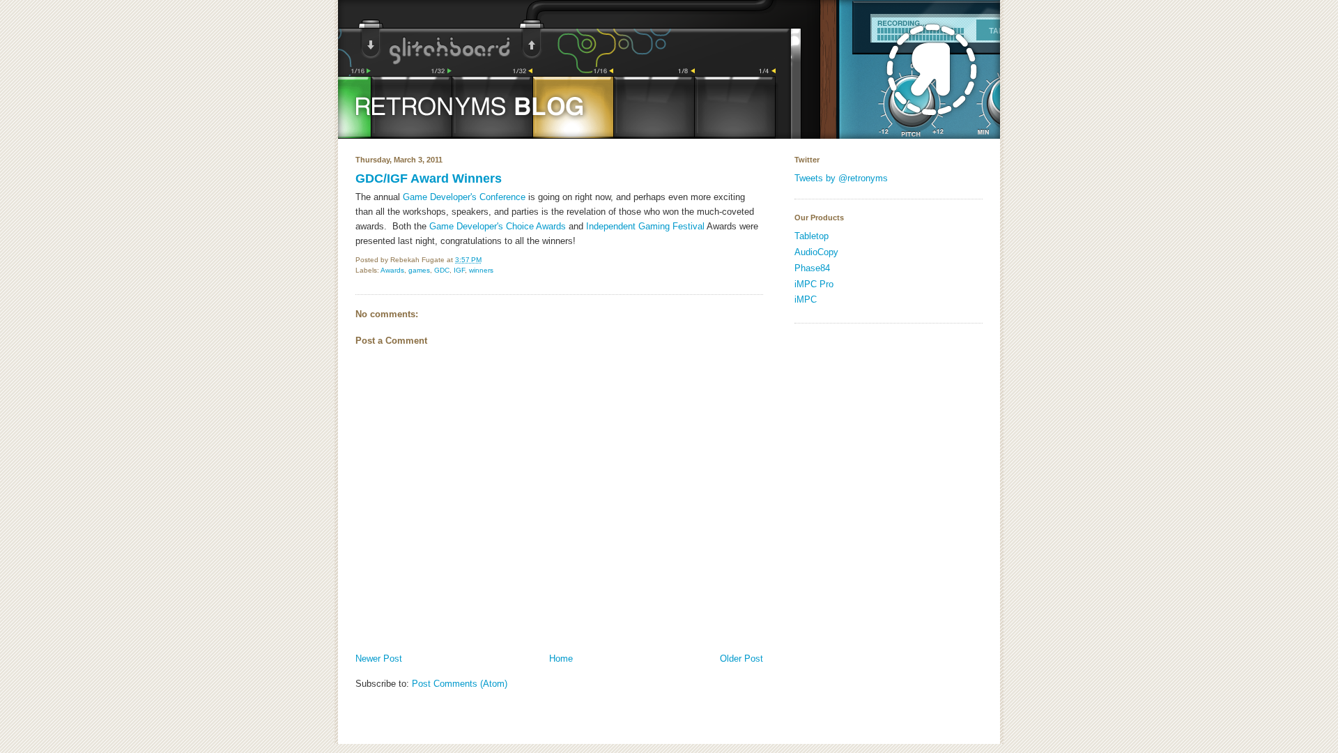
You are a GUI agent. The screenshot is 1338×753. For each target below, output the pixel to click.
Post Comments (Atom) (459, 683)
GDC (441, 270)
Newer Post (378, 658)
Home (561, 658)
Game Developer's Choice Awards (497, 226)
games (419, 270)
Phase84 (812, 268)
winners (481, 270)
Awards (392, 270)
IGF (459, 270)
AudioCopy (816, 252)
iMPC (805, 299)
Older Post (741, 658)
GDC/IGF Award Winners (428, 178)
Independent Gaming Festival (645, 226)
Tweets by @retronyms (841, 178)
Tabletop (811, 236)
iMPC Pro (813, 284)
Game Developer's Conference (464, 197)
